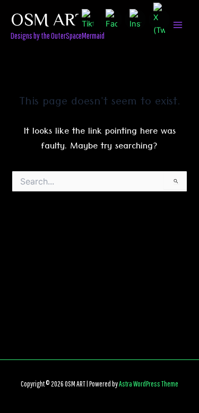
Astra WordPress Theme (148, 383)
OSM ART (48, 19)
